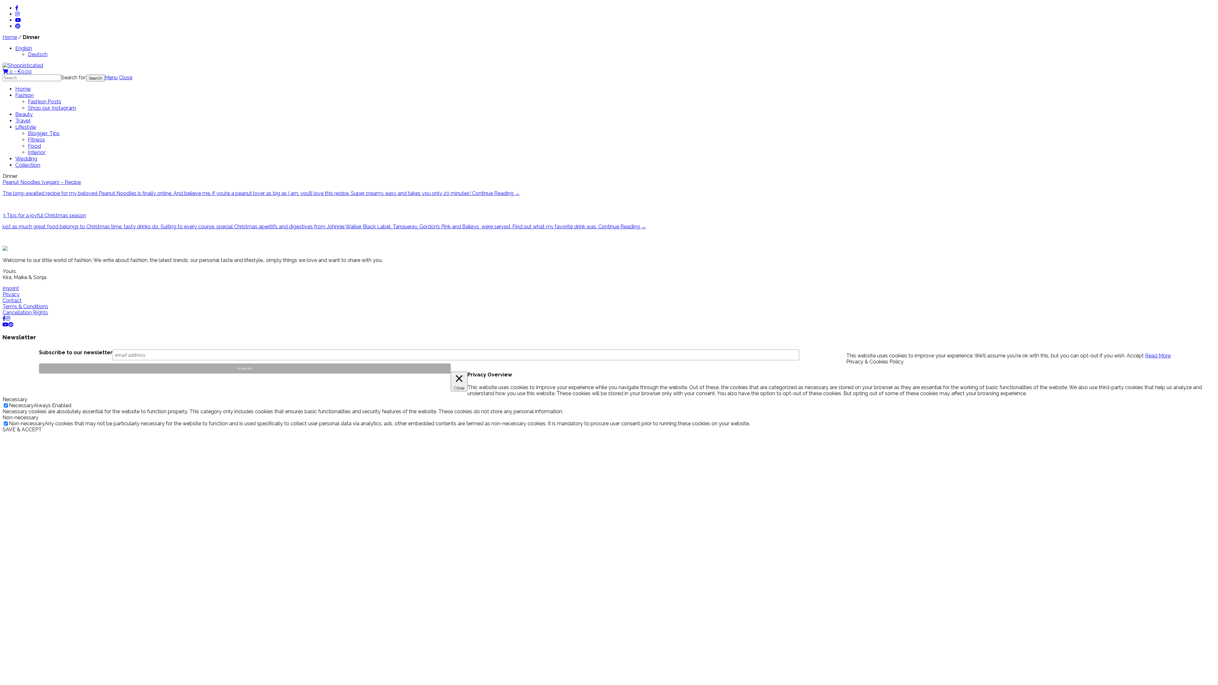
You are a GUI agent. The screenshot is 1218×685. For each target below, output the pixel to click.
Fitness (36, 139)
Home (10, 37)
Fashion (24, 95)
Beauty (24, 114)
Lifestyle (25, 127)
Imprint (11, 288)
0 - (20, 71)
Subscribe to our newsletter (76, 352)
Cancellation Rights (25, 313)
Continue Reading (496, 193)
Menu (111, 78)
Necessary (21, 405)
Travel (22, 120)
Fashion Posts (44, 101)
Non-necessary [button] (20, 417)
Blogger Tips (44, 133)
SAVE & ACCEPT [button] (22, 430)
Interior (37, 152)
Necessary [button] (15, 399)
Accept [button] (1135, 356)
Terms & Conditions (25, 306)
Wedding (26, 158)
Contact (12, 300)
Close (125, 78)
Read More (1158, 356)
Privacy (11, 294)
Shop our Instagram (52, 108)
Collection (27, 165)
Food (34, 146)
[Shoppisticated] (23, 65)
